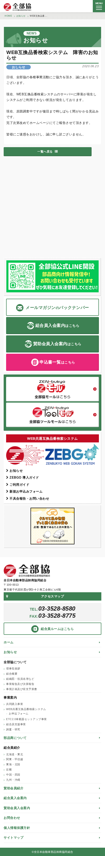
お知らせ (16, 470)
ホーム (9, 642)
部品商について (15, 738)
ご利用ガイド (19, 484)
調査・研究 (13, 729)
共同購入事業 (14, 703)
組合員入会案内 (15, 798)
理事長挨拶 (13, 668)
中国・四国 (13, 774)
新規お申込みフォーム (26, 491)
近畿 (9, 769)
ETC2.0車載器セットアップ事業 (26, 719)
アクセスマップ (52, 596)
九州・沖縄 (13, 779)
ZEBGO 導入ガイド (24, 477)
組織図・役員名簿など (20, 678)
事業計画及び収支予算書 (21, 689)
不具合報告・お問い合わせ (29, 498)
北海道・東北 (14, 754)
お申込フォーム (19, 713)
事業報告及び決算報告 (20, 683)
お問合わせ (12, 818)
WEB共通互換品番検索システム (26, 709)
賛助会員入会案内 (17, 808)
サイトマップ (13, 837)
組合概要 (11, 673)
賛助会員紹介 (13, 788)
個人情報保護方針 (17, 828)
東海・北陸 (13, 764)
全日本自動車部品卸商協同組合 (17, 7)
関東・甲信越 (14, 759)
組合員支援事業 (16, 724)
